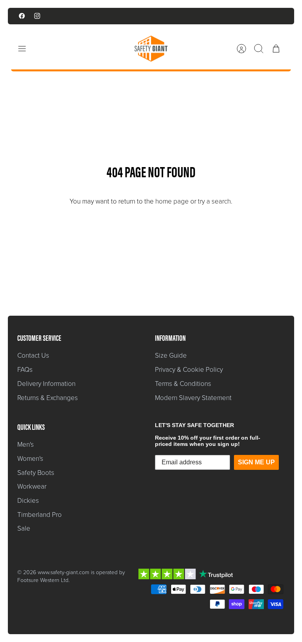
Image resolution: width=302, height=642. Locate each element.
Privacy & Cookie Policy (189, 370)
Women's (30, 459)
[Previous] (90, 16)
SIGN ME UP (256, 462)
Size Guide (171, 355)
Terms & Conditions (183, 384)
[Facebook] (21, 16)
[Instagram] (37, 16)
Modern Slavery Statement (193, 398)
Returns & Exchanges (47, 398)
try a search (214, 201)
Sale (23, 528)
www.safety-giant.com (63, 572)
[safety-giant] (151, 48)
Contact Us (33, 355)
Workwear (31, 486)
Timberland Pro (39, 515)
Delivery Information (46, 384)
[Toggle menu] (26, 48)
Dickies (28, 501)
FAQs (25, 370)
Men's (25, 444)
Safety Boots (35, 473)
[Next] (212, 16)
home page (172, 201)
